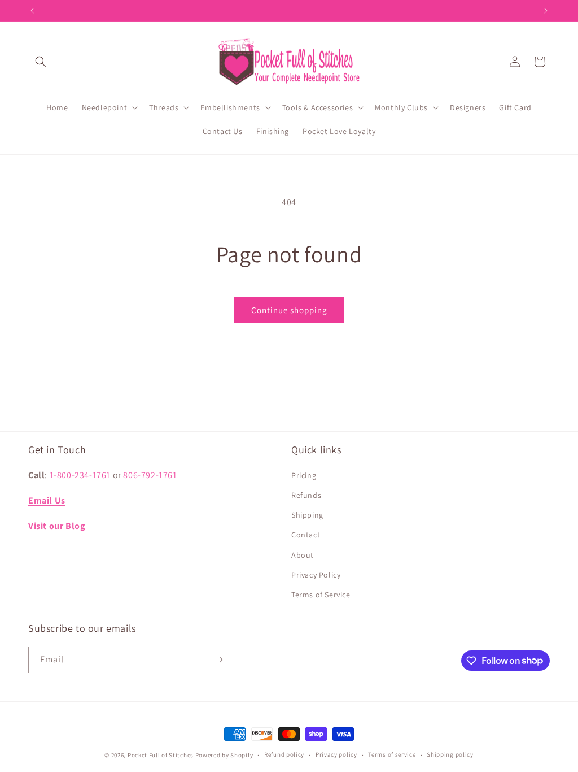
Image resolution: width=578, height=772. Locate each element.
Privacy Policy (315, 575)
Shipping (307, 515)
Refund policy (284, 754)
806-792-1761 (150, 475)
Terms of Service (321, 594)
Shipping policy (450, 754)
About (302, 555)
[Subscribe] (218, 660)
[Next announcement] (545, 10)
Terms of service (391, 754)
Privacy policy (336, 754)
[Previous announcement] (32, 10)
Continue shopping (289, 310)
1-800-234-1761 (80, 475)
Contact (305, 535)
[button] (40, 61)
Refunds (306, 495)
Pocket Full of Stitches (161, 755)
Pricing (303, 475)
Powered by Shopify (224, 755)
